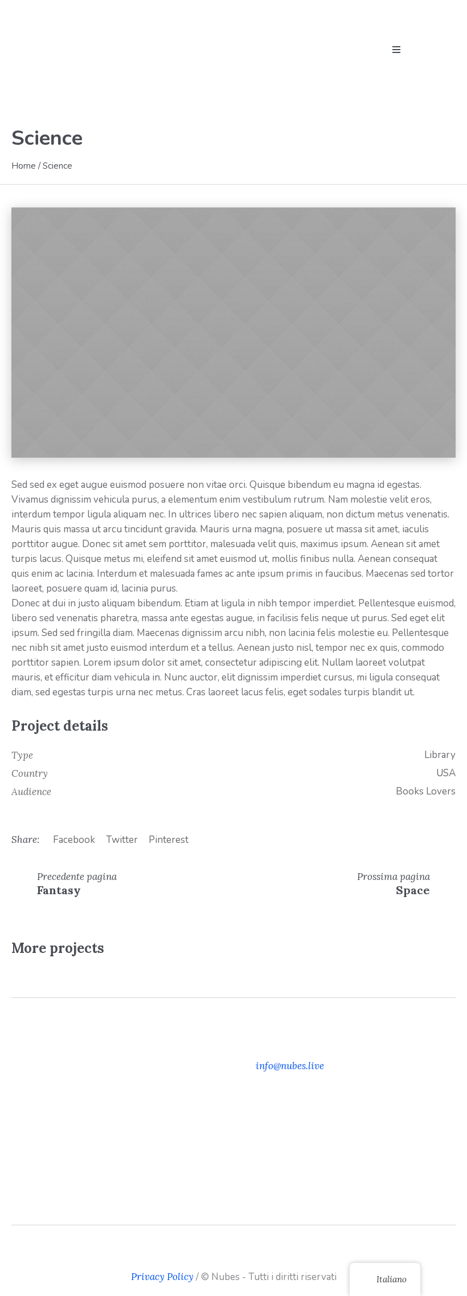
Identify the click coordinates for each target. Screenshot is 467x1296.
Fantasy (59, 890)
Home (23, 166)
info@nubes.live (290, 1065)
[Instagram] (233, 1256)
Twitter (122, 839)
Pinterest (169, 839)
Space (413, 890)
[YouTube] (251, 1256)
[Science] (233, 332)
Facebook (74, 839)
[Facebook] (216, 1256)
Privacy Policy (162, 1276)
